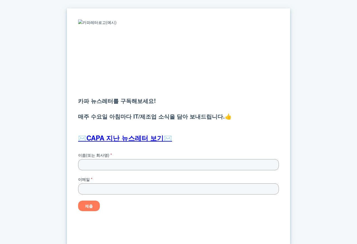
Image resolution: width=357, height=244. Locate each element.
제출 (89, 206)
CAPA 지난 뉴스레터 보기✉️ (129, 137)
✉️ (82, 137)
